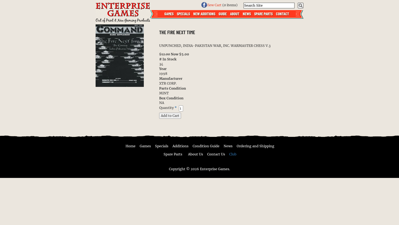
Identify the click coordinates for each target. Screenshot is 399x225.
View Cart (214, 5)
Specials (183, 13)
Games (169, 13)
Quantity (166, 107)
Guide (223, 13)
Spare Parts (263, 13)
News (247, 13)
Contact (282, 13)
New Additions (204, 13)
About (234, 13)
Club (232, 154)
